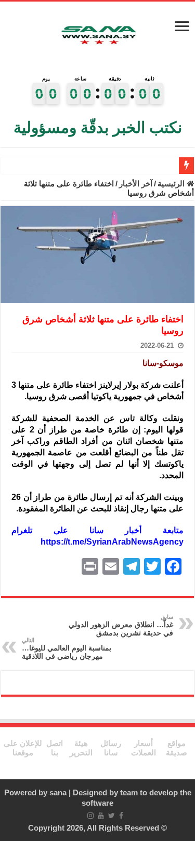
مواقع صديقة (176, 748)
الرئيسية (172, 183)
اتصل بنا (54, 748)
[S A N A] (98, 35)
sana (58, 792)
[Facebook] (121, 815)
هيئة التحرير (81, 748)
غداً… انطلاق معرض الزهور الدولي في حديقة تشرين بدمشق (121, 625)
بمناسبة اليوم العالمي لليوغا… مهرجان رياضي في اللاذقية (66, 648)
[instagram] (90, 815)
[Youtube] (101, 815)
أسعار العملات (143, 748)
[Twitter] (111, 815)
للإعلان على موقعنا (23, 748)
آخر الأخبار (135, 183)
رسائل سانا (110, 748)
